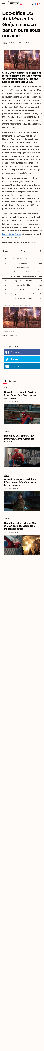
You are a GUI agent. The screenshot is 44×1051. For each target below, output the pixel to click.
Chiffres (5, 43)
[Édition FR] (38, 4)
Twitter (14, 359)
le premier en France (11, 234)
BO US (5, 335)
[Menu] (3, 3)
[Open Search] (32, 4)
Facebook (15, 352)
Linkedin (15, 366)
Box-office (13, 335)
